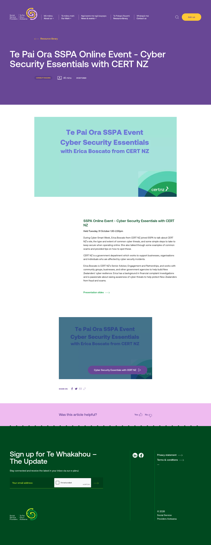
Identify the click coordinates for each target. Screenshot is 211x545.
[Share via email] (80, 389)
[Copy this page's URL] (84, 389)
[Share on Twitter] (76, 389)
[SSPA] (23, 14)
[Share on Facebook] (72, 389)
